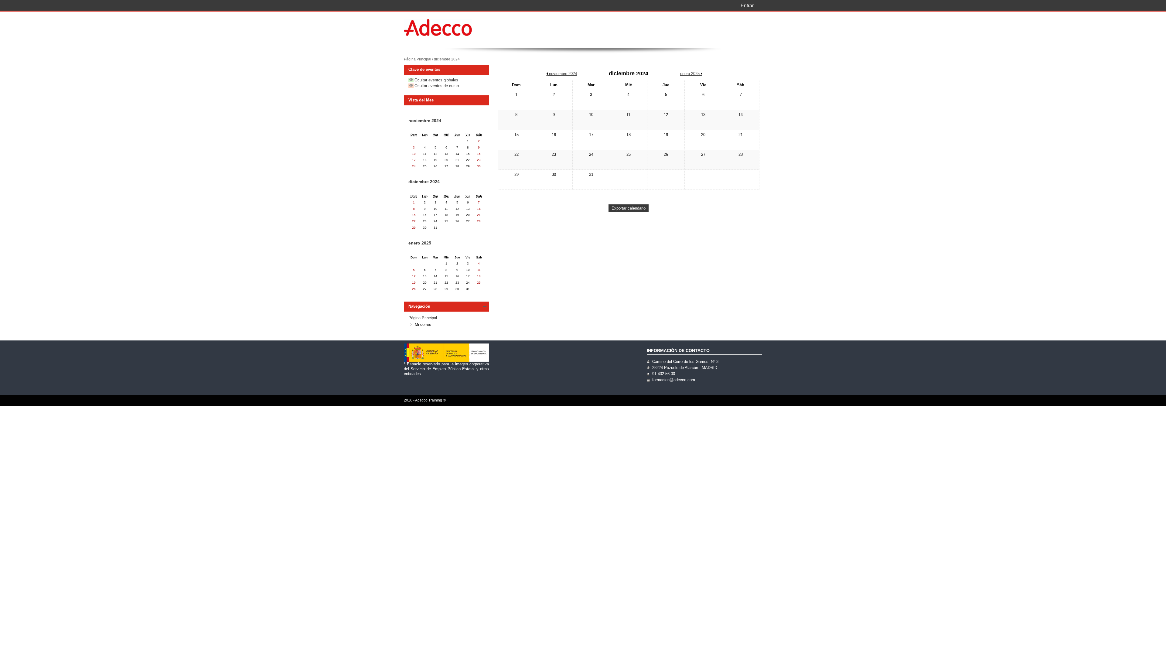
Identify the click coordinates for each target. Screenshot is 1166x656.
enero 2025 (419, 243)
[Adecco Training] (446, 28)
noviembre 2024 (424, 120)
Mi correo (423, 324)
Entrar (747, 5)
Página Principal (417, 59)
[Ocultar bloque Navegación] (484, 306)
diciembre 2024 (447, 59)
